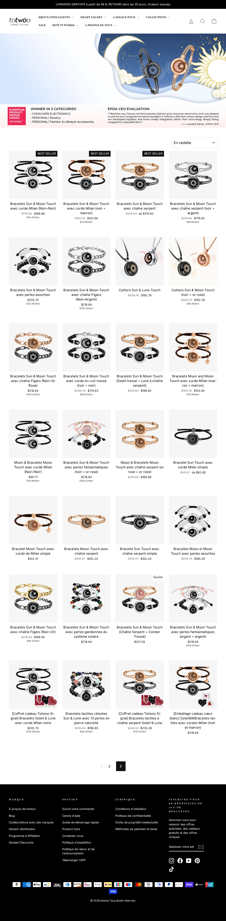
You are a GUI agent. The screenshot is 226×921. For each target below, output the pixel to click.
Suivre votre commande (78, 809)
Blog (12, 815)
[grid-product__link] (33, 175)
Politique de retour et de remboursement (78, 851)
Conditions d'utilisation (130, 809)
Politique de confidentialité (133, 815)
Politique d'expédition (76, 842)
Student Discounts (21, 842)
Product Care (71, 829)
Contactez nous (72, 836)
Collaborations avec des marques (31, 822)
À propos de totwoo (22, 809)
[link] (20, 21)
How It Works (63, 25)
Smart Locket (91, 17)
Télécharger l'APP (74, 860)
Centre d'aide (71, 815)
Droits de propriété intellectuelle (136, 822)
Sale (42, 25)
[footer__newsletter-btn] (201, 847)
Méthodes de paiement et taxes (136, 829)
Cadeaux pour (124, 17)
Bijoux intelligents (54, 17)
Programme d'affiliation (24, 836)
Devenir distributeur (22, 829)
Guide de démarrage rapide (80, 822)
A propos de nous (99, 25)
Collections (156, 17)
